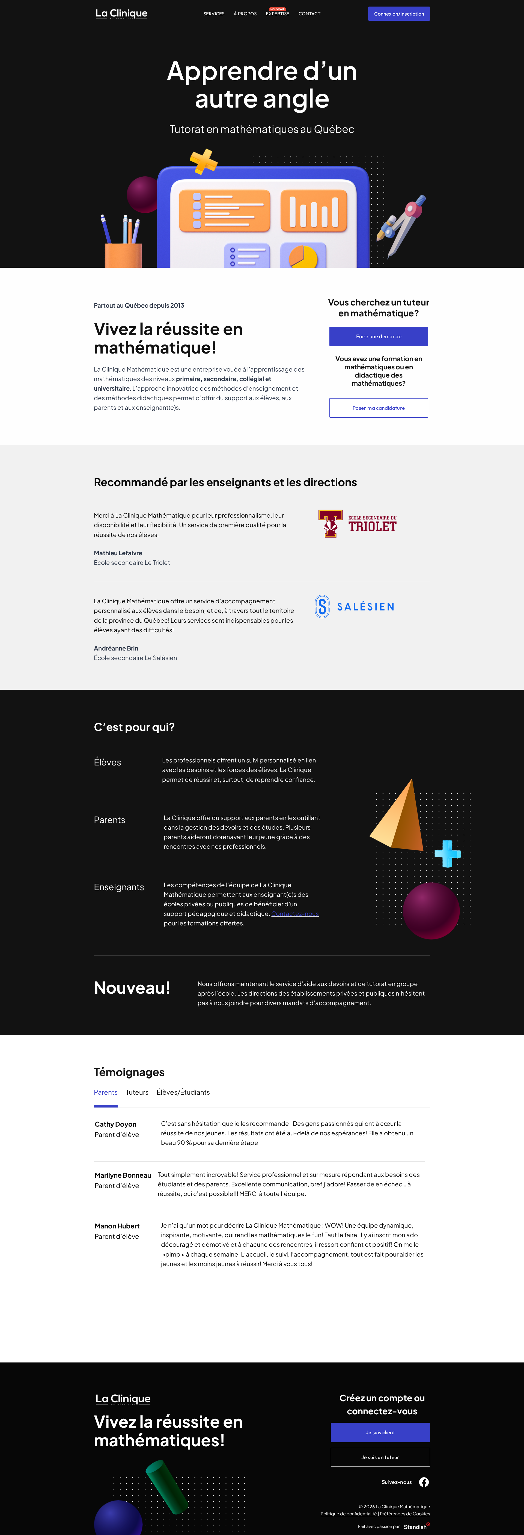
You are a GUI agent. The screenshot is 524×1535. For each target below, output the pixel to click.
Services (214, 13)
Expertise (277, 13)
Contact (310, 13)
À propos (245, 13)
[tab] (106, 1096)
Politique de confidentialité (349, 1513)
